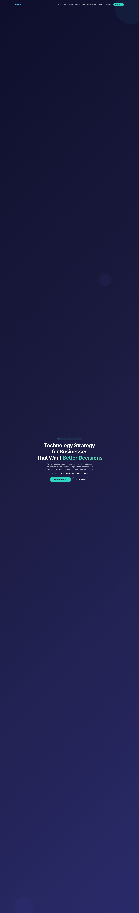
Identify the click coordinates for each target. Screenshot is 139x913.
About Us (108, 4)
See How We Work (80, 479)
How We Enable (91, 4)
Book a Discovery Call (60, 479)
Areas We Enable (80, 4)
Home (59, 4)
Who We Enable (68, 4)
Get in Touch (118, 4)
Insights (101, 4)
